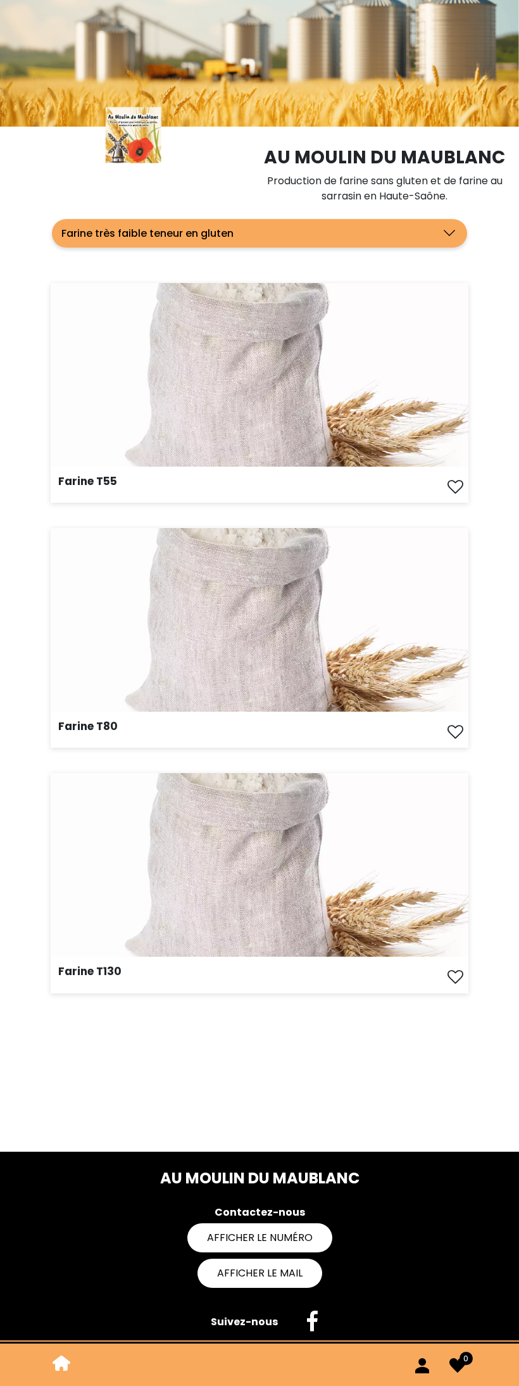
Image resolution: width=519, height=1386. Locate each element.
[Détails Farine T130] (259, 864)
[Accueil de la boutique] (61, 1362)
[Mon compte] (422, 1363)
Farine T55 (87, 481)
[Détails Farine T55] (259, 374)
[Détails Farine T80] (259, 619)
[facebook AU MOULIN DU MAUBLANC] (305, 1322)
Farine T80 (88, 726)
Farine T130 (90, 971)
